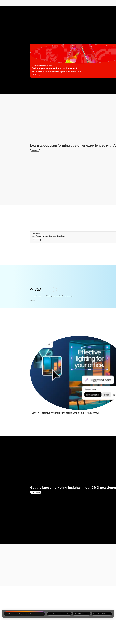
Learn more (36, 417)
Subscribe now (36, 492)
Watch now (36, 240)
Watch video (35, 150)
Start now (35, 75)
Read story (32, 300)
